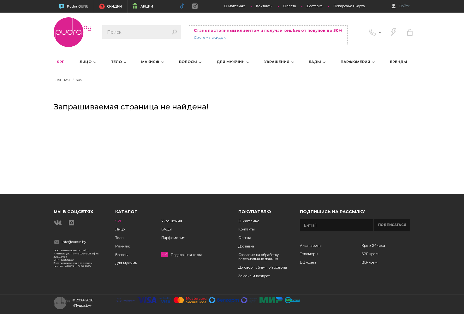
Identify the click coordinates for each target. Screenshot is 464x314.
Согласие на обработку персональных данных (258, 257)
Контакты (264, 6)
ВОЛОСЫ (188, 62)
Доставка (315, 6)
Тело (119, 237)
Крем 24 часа (373, 245)
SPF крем (369, 254)
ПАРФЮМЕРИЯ (356, 62)
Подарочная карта (349, 6)
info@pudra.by (74, 242)
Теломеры (309, 254)
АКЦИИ (146, 6)
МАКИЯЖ (150, 62)
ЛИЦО (86, 62)
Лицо (120, 229)
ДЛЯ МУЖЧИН (231, 62)
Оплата (289, 6)
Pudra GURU (77, 6)
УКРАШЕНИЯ (277, 62)
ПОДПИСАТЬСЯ (392, 225)
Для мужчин (126, 263)
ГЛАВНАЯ (62, 80)
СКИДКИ (114, 6)
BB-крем (308, 262)
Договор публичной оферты (262, 267)
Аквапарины (311, 245)
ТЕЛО (117, 62)
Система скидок (210, 37)
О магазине (234, 6)
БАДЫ (315, 62)
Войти (404, 6)
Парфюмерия (173, 237)
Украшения (171, 221)
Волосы (121, 255)
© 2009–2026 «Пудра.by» (83, 303)
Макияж (122, 246)
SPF (60, 62)
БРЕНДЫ (398, 62)
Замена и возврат (254, 276)
